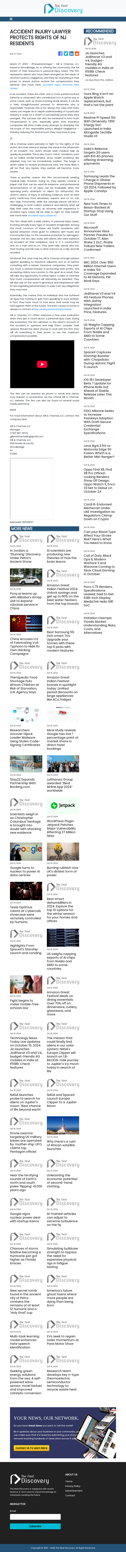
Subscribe (35, 1526)
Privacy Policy (72, 1486)
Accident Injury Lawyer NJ (42, 215)
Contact (70, 1495)
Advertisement (74, 1490)
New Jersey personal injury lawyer (53, 309)
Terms (69, 1481)
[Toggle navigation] (11, 19)
